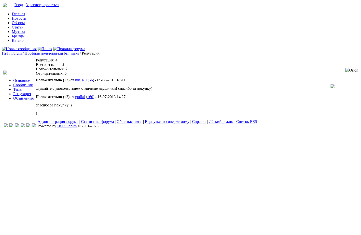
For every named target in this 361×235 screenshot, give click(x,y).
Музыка (18, 31)
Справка (199, 121)
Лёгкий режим (221, 121)
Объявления (23, 98)
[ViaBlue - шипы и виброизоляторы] (28, 126)
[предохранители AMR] (6, 126)
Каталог (18, 40)
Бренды (18, 36)
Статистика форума (97, 121)
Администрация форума (58, 121)
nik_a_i (81, 80)
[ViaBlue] (17, 126)
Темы (17, 89)
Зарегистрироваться (42, 5)
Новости (19, 18)
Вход (18, 5)
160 (90, 97)
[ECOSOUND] (23, 126)
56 (91, 80)
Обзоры (18, 23)
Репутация (22, 94)
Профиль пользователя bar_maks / (53, 53)
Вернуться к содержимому (167, 121)
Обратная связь (129, 121)
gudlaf (80, 97)
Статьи (18, 27)
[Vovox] (34, 126)
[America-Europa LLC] (11, 126)
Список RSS (246, 121)
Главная (18, 14)
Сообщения (23, 85)
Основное (21, 80)
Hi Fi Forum (67, 126)
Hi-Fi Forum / (13, 53)
